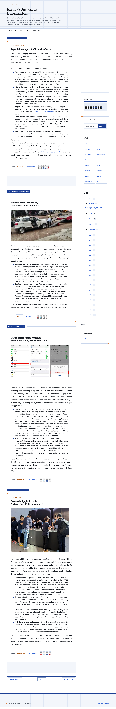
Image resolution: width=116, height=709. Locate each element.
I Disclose (87, 339)
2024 (89, 240)
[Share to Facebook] (45, 167)
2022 (89, 250)
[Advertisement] (95, 65)
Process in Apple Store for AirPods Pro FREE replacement (27, 502)
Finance (87, 160)
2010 (89, 310)
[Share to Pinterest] (48, 167)
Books (98, 144)
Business (87, 149)
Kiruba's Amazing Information (22, 11)
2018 (89, 270)
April (90, 219)
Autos (86, 144)
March (91, 224)
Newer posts (14, 679)
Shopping (16, 45)
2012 (89, 300)
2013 (89, 295)
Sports (99, 176)
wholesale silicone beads (50, 152)
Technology (17, 334)
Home (42, 679)
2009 (89, 315)
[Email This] (39, 167)
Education (88, 154)
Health (87, 165)
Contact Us (24, 30)
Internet (87, 170)
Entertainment (101, 154)
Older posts (68, 679)
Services (99, 170)
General (99, 160)
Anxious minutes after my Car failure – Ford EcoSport (25, 204)
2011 (89, 305)
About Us (12, 30)
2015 (89, 285)
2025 (89, 235)
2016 (89, 280)
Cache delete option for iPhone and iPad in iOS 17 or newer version (29, 339)
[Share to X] (42, 167)
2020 (89, 260)
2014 (89, 290)
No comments (31, 166)
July (90, 213)
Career (99, 149)
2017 (89, 275)
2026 (89, 199)
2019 (89, 265)
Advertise (37, 30)
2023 (89, 245)
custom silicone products (43, 111)
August (91, 203)
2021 (89, 255)
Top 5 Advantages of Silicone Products (31, 49)
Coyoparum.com (104, 704)
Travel (15, 199)
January (92, 229)
